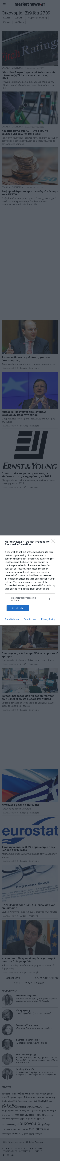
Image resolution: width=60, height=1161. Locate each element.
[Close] (54, 542)
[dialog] (30, 580)
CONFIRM (18, 608)
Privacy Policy (48, 619)
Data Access (30, 619)
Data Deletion (12, 619)
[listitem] (30, 599)
